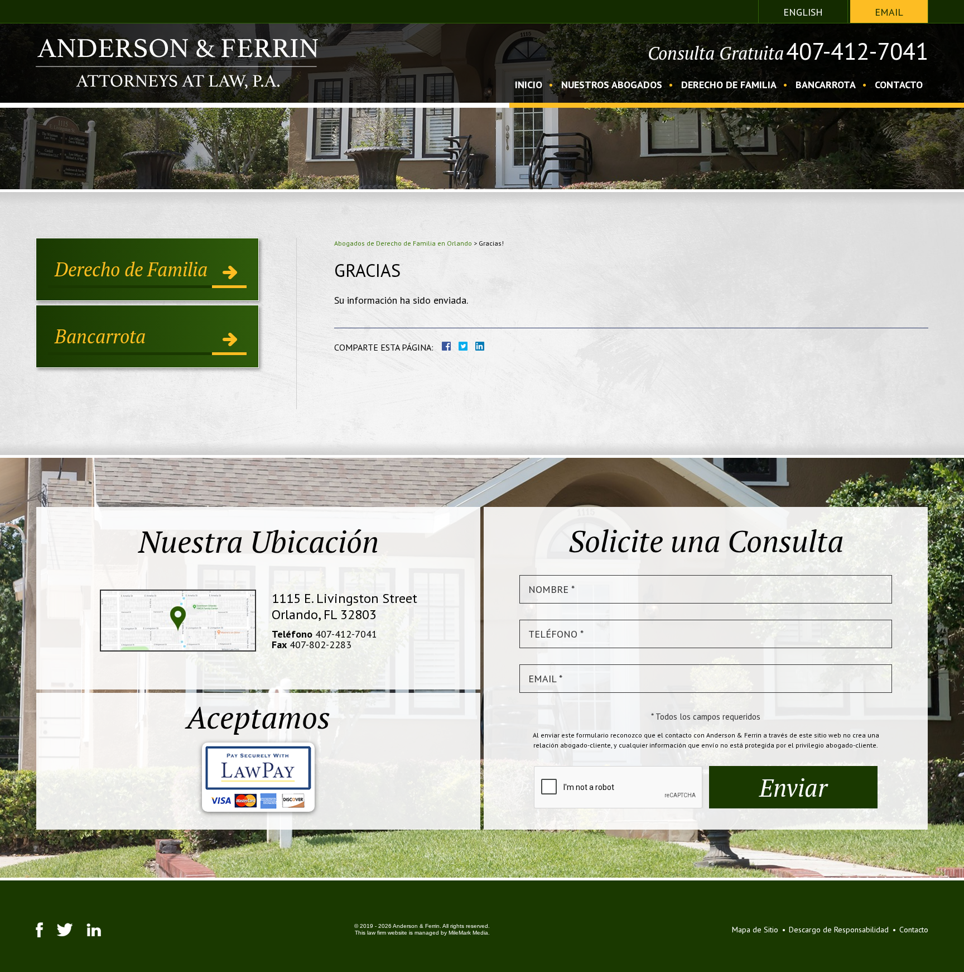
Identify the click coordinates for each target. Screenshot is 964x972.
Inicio (528, 85)
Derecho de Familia (729, 85)
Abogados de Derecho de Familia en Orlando (403, 243)
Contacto (899, 85)
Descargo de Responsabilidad (839, 930)
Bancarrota (826, 85)
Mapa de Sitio (755, 930)
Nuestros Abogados (611, 85)
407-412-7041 (857, 51)
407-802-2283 (320, 644)
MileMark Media (468, 933)
